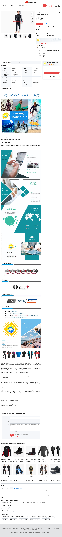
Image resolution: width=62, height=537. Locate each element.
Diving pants (48, 495)
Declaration (43, 532)
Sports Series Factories (19, 516)
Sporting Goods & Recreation (9, 8)
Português (17, 528)
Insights (33, 527)
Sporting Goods (17, 8)
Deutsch (35, 528)
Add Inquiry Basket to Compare (18, 40)
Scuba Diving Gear (34, 507)
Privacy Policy (49, 532)
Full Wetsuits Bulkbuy (46, 519)
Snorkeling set (18, 495)
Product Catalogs (18, 488)
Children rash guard (19, 492)
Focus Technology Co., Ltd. (23, 532)
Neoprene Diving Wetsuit (34, 519)
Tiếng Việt (29, 529)
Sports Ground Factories (41, 516)
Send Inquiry (40, 23)
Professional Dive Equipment (7, 510)
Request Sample (56, 26)
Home (2, 8)
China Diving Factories (30, 516)
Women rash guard (49, 490)
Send (12, 434)
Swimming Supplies (24, 507)
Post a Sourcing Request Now (16, 436)
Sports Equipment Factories (7, 516)
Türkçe (25, 529)
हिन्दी (54, 528)
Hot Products (5, 526)
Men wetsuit (18, 490)
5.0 (48, 64)
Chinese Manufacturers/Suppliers (20, 526)
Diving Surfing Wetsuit (24, 519)
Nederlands (40, 528)
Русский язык (27, 528)
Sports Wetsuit (51, 516)
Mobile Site (29, 527)
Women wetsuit (4, 490)
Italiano (32, 528)
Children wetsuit (34, 490)
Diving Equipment (24, 8)
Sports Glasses (5, 507)
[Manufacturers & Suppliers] (31, 2)
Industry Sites (42, 526)
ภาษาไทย (57, 528)
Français (22, 528)
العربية (44, 528)
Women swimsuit (34, 492)
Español (13, 528)
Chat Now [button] (49, 23)
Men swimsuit (48, 492)
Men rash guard (4, 492)
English (9, 528)
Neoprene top (33, 495)
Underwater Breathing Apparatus (46, 507)
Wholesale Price (36, 526)
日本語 (51, 528)
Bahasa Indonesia (35, 529)
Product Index (55, 526)
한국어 (48, 528)
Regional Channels (49, 526)
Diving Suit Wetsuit (13, 519)
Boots (2, 495)
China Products (11, 526)
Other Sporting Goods (14, 507)
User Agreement (37, 532)
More (2, 521)
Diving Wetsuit (5, 519)
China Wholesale (30, 526)
